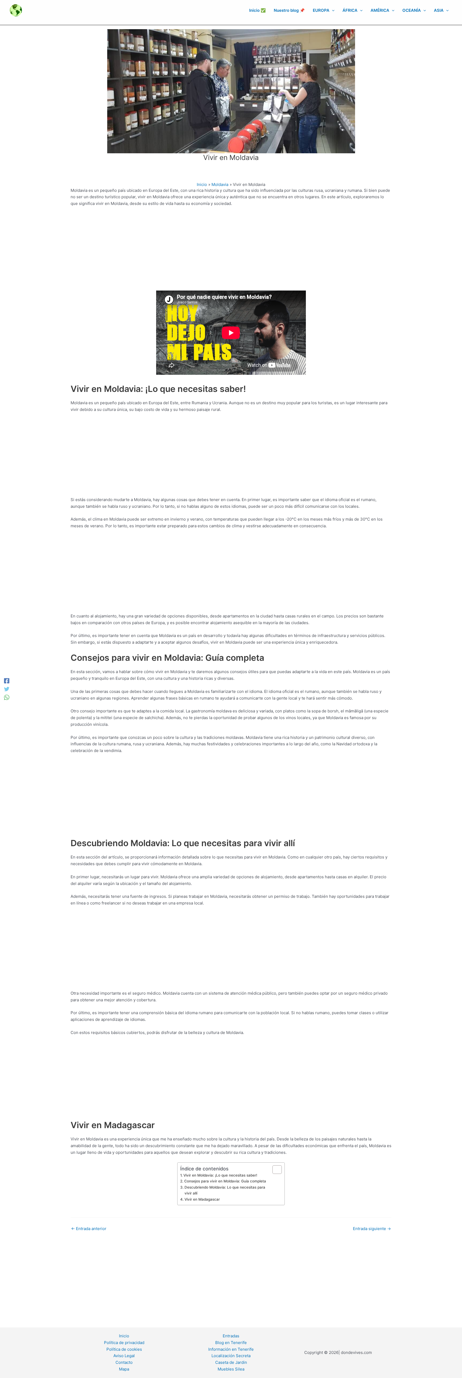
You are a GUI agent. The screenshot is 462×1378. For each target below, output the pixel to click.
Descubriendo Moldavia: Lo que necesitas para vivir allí (224, 1190)
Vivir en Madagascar (202, 1199)
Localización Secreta (231, 1355)
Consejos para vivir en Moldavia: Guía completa (225, 1181)
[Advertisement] (231, 250)
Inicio (124, 1335)
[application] (331, 10)
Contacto (124, 1362)
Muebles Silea (231, 1369)
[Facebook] (6, 681)
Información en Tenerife (231, 1349)
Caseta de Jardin (231, 1362)
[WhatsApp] (6, 697)
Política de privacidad (124, 1342)
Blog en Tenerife (231, 1342)
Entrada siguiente (372, 1229)
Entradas (231, 1335)
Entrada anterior (88, 1229)
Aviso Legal (124, 1355)
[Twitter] (6, 689)
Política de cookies (124, 1349)
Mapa (124, 1369)
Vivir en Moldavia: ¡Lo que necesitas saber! (220, 1175)
